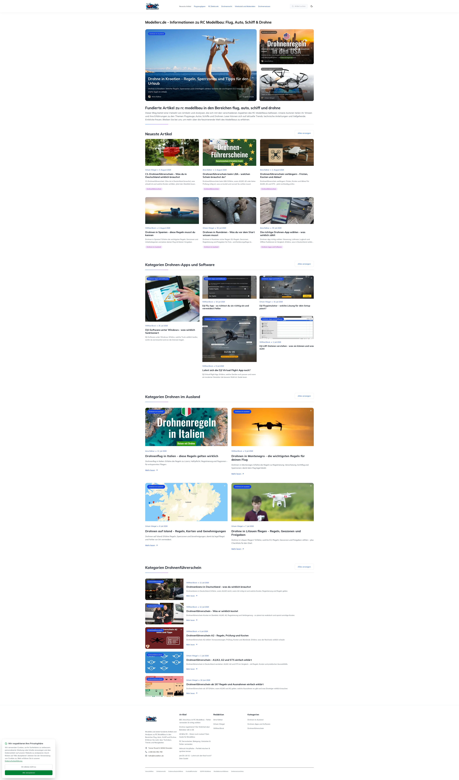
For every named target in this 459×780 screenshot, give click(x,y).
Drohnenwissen (264, 6)
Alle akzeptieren (28, 773)
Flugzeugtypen (199, 6)
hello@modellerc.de (156, 756)
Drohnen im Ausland (157, 34)
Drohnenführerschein (154, 189)
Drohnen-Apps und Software (272, 69)
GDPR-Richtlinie (205, 771)
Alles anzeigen (304, 133)
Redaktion (218, 714)
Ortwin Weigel (150, 170)
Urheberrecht (161, 771)
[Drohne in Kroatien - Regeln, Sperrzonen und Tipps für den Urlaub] (201, 65)
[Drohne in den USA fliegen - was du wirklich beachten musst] (287, 46)
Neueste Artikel (185, 6)
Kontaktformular (191, 771)
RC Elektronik (213, 6)
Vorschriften (149, 771)
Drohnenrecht (226, 6)
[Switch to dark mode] (311, 6)
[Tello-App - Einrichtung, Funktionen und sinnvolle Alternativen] (287, 83)
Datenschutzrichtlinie (175, 771)
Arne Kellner (207, 170)
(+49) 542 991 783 (155, 752)
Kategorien (253, 714)
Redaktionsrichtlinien (221, 771)
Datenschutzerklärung (13, 761)
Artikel (183, 714)
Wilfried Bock (150, 228)
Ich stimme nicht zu (28, 767)
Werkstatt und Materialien (245, 6)
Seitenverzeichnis (237, 771)
